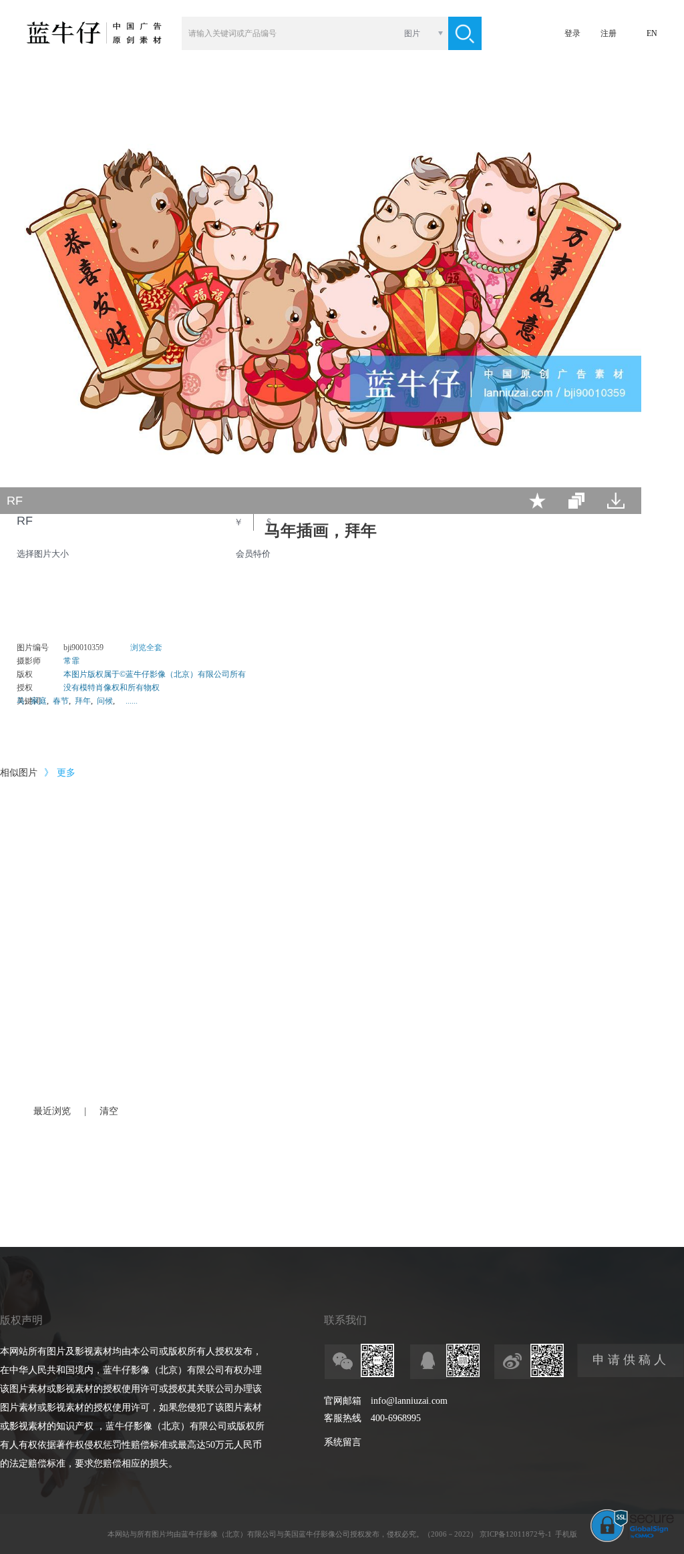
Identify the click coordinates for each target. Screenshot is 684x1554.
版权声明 (21, 1320)
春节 (61, 701)
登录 (572, 33)
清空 (109, 1111)
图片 (412, 33)
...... (132, 701)
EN (652, 33)
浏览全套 (146, 647)
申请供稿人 (630, 1359)
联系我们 (345, 1320)
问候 (105, 701)
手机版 (566, 1534)
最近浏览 (52, 1111)
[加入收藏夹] (537, 501)
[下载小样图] (616, 501)
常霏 (71, 661)
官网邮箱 (342, 1401)
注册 (609, 33)
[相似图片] (576, 501)
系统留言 (342, 1442)
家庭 (39, 701)
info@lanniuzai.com (409, 1401)
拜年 (83, 701)
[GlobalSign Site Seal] (632, 1539)
